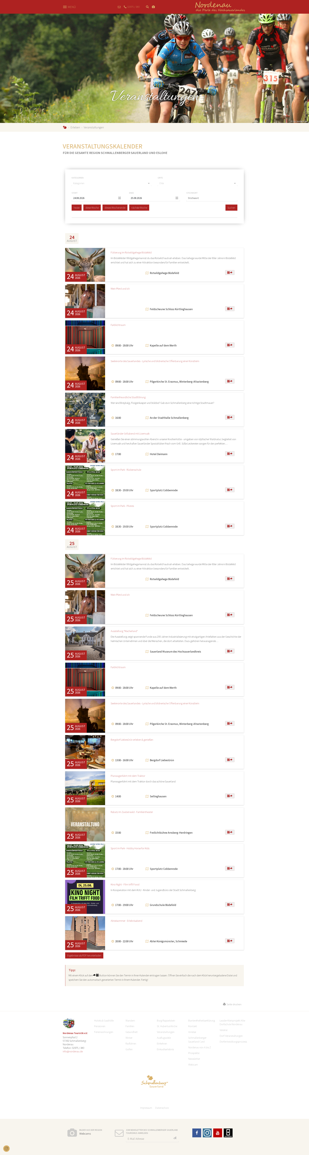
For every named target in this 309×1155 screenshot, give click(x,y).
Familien (130, 1026)
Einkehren (162, 1043)
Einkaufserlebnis (165, 1049)
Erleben (75, 127)
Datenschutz (162, 1108)
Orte (160, 177)
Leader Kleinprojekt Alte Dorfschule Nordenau (232, 1022)
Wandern (130, 1020)
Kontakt (192, 1026)
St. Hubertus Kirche (167, 1026)
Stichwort (192, 192)
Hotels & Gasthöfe (104, 1020)
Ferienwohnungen (103, 1032)
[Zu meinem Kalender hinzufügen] (229, 272)
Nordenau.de (65, 127)
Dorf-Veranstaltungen (231, 1036)
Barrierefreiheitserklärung (201, 1020)
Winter (129, 1037)
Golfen (129, 1049)
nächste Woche (139, 207)
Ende (131, 192)
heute (77, 207)
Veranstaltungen (165, 1032)
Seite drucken (233, 1004)
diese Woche (92, 207)
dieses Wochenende (115, 207)
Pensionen (99, 1026)
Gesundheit (132, 1032)
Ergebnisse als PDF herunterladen (84, 955)
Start (75, 192)
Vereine (223, 1030)
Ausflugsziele (164, 1037)
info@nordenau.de (73, 1051)
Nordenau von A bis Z (199, 1047)
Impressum (146, 1108)
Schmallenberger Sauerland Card (197, 1039)
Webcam (193, 1064)
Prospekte (193, 1053)
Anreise (192, 1032)
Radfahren (131, 1043)
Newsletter (194, 1059)
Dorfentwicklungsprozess (233, 1041)
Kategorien (78, 177)
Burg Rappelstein (166, 1020)
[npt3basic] (220, 6)
